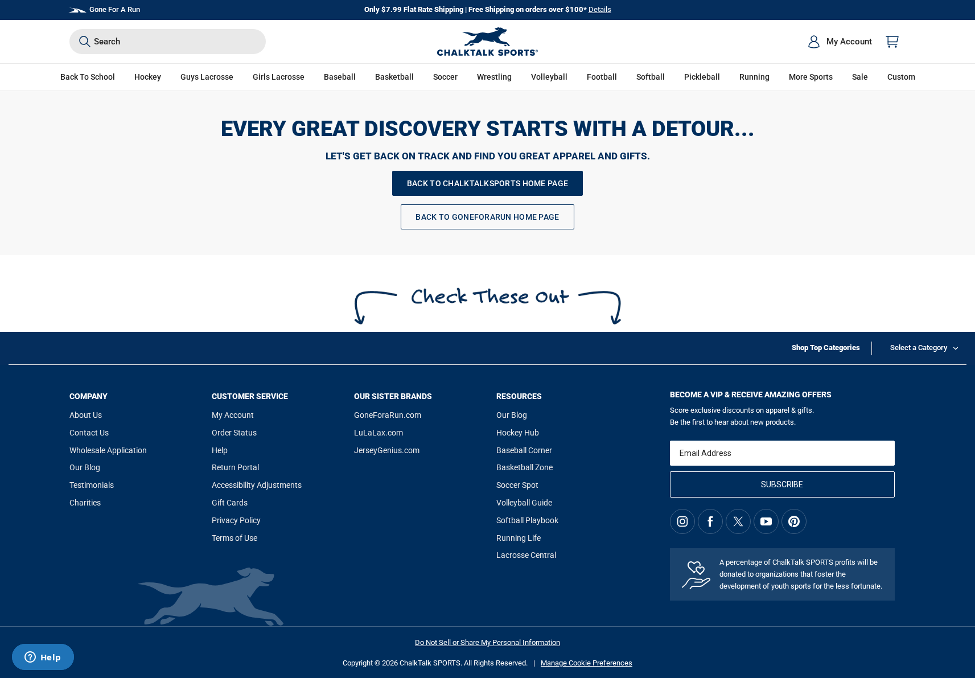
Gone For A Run (114, 9)
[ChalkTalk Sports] (488, 41)
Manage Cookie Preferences (586, 663)
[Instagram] (682, 521)
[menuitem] (839, 41)
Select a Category (918, 347)
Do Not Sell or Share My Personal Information (487, 642)
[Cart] (892, 41)
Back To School (87, 76)
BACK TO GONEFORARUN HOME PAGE (487, 216)
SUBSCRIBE (782, 484)
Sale (860, 76)
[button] (148, 77)
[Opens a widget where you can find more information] (42, 658)
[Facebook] (710, 521)
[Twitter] (738, 521)
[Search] (85, 41)
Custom (901, 76)
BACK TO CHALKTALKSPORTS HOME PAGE (487, 183)
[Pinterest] (794, 521)
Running (754, 76)
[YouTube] (766, 521)
